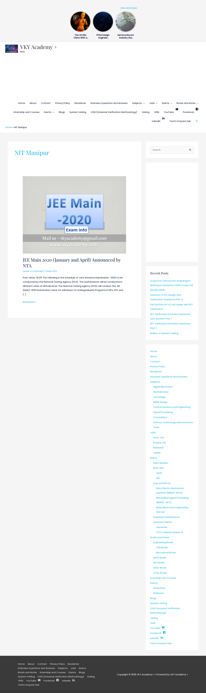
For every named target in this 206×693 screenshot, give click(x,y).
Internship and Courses (27, 112)
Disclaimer (80, 103)
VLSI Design (159, 397)
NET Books (158, 562)
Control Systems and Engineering (171, 407)
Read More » (29, 302)
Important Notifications (166, 517)
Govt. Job (158, 437)
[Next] (134, 20)
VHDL (156, 112)
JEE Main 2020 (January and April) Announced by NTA (72, 263)
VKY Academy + (38, 46)
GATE (159, 473)
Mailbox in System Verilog (164, 333)
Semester (161, 527)
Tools (156, 427)
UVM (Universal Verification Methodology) (114, 112)
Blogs (62, 112)
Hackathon (159, 588)
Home (21, 103)
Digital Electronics (163, 386)
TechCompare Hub (180, 121)
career (157, 452)
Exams (165, 103)
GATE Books (159, 557)
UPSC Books (159, 567)
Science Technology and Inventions (173, 422)
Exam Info (51, 271)
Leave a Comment (33, 271)
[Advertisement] (103, 76)
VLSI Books (162, 547)
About (33, 103)
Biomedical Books (166, 552)
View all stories (128, 7)
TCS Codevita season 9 (169, 532)
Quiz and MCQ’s (162, 483)
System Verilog (77, 112)
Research (158, 447)
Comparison (160, 417)
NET (158, 478)
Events (47, 112)
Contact (46, 103)
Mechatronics (160, 391)
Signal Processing (163, 412)
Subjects (137, 103)
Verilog (145, 112)
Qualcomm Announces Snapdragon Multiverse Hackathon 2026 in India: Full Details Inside (171, 285)
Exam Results (160, 463)
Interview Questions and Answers (109, 103)
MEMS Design (160, 402)
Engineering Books (163, 542)
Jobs (152, 103)
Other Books (160, 572)
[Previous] (71, 20)
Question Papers (162, 522)
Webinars (158, 593)
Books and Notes (186, 103)
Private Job (159, 442)
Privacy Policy (62, 103)
